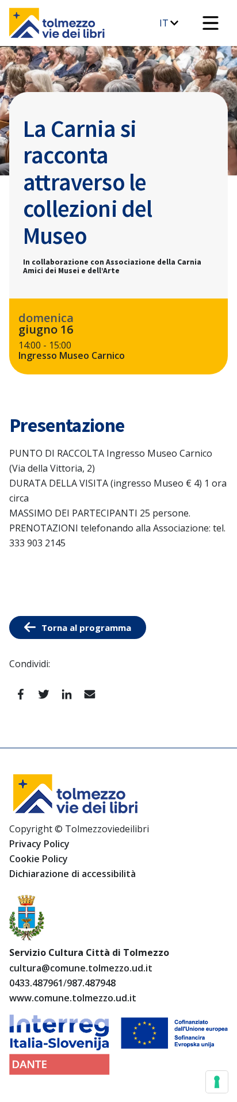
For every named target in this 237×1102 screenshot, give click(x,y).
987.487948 (91, 983)
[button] (210, 23)
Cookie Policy (38, 858)
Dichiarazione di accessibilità (72, 873)
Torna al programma (86, 627)
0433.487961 (36, 983)
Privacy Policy (39, 843)
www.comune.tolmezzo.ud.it (72, 998)
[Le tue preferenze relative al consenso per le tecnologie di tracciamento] (217, 1082)
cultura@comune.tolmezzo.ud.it (80, 968)
